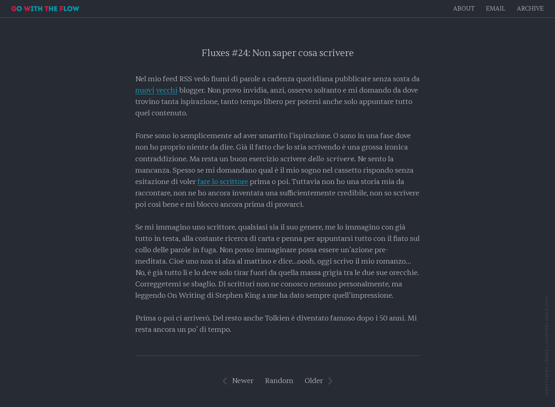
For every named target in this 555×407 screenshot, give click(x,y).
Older (314, 380)
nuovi (144, 90)
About (464, 9)
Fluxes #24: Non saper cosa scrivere (278, 53)
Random (279, 380)
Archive (530, 9)
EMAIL (495, 9)
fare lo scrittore (222, 181)
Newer (243, 380)
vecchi (167, 90)
